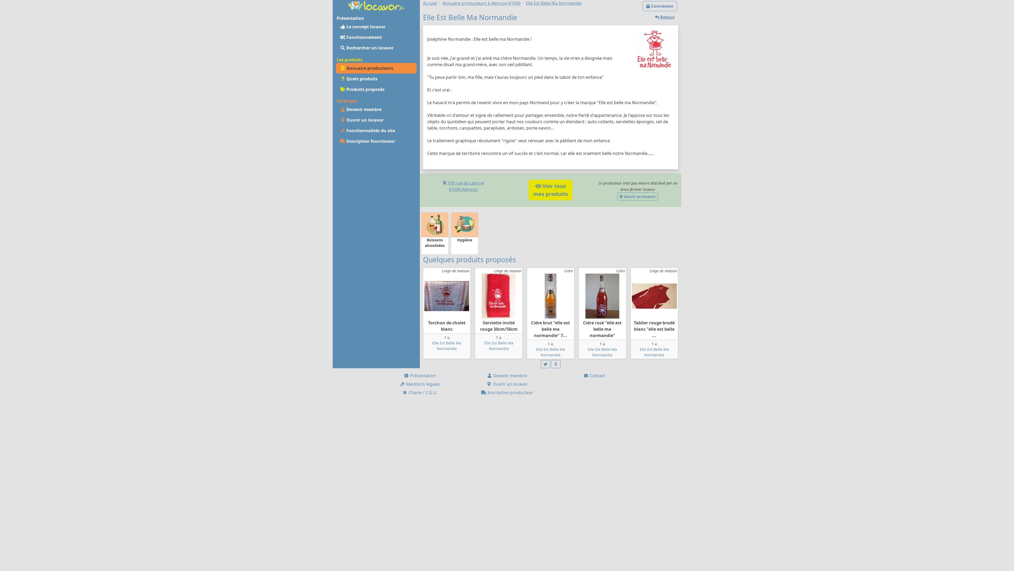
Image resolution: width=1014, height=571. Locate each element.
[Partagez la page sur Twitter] (545, 364)
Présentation (422, 376)
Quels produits (361, 79)
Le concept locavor (365, 27)
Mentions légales (422, 384)
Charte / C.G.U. (422, 392)
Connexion (662, 6)
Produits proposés (364, 89)
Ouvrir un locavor (364, 120)
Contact (597, 376)
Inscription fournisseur (370, 141)
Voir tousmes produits (550, 189)
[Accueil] (376, 5)
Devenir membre (363, 109)
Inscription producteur (509, 392)
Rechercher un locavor (369, 48)
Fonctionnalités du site (370, 130)
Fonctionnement (363, 37)
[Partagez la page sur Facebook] (556, 364)
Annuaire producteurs (369, 68)
